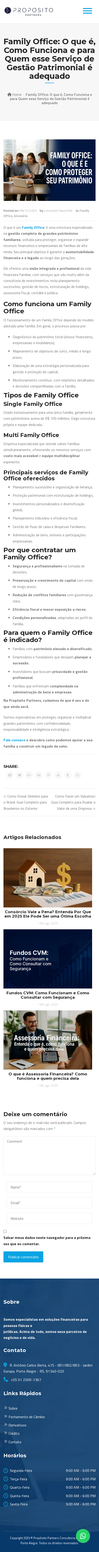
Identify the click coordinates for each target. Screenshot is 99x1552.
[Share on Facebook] (10, 775)
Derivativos (17, 1425)
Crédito (14, 1433)
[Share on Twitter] (19, 775)
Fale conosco (14, 740)
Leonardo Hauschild (58, 210)
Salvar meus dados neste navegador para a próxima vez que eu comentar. (46, 1240)
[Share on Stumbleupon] (58, 775)
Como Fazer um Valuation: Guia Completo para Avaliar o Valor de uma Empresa (73, 802)
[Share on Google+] (29, 775)
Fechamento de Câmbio (27, 1417)
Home (17, 94)
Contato (15, 1442)
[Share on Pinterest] (48, 775)
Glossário (21, 215)
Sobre (13, 1408)
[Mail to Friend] (77, 775)
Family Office (33, 227)
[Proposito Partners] (28, 11)
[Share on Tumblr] (68, 775)
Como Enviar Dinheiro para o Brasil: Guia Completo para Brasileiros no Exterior (25, 802)
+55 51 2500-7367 (25, 1379)
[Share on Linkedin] (39, 775)
